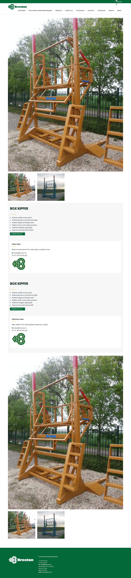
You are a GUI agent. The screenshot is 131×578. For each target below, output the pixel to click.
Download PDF (17, 234)
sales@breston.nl (20, 253)
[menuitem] (119, 1)
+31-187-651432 (19, 255)
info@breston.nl (45, 564)
